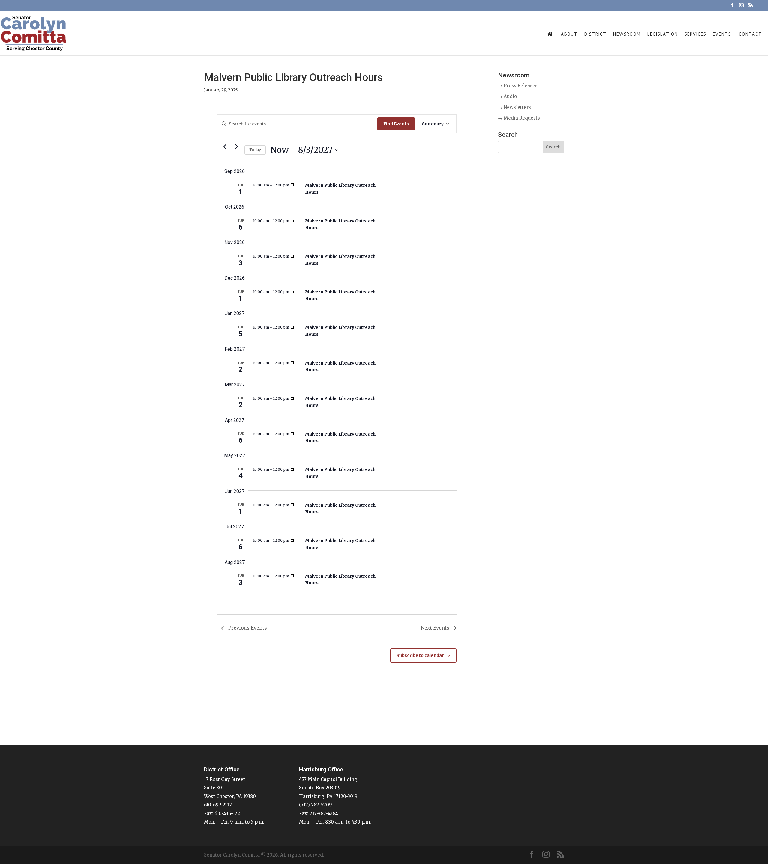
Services (695, 34)
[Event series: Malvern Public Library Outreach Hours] (293, 185)
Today (255, 149)
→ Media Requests (519, 118)
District (595, 34)
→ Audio (507, 96)
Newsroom (627, 34)
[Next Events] (236, 146)
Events (722, 34)
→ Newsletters (514, 107)
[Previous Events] (224, 146)
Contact (750, 34)
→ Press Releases (518, 85)
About (569, 34)
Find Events (396, 124)
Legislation (662, 34)
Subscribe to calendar (420, 655)
